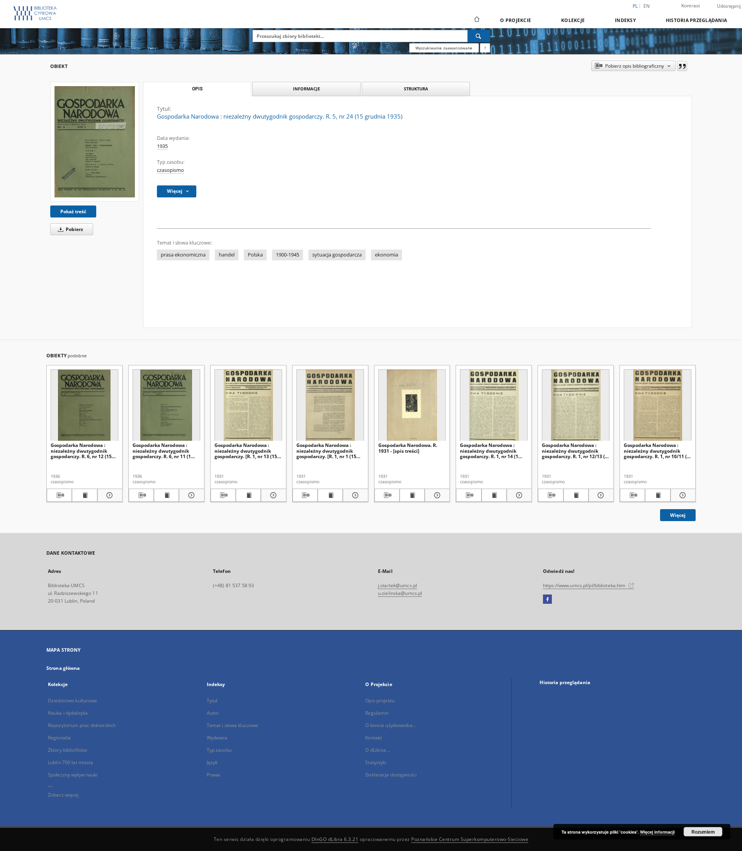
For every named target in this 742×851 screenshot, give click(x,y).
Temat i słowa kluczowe (233, 725)
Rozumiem (703, 831)
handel (227, 254)
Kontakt (373, 737)
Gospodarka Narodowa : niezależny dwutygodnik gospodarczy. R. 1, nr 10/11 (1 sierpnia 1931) (656, 450)
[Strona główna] (476, 20)
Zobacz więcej (63, 795)
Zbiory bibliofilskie (67, 750)
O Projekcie (515, 20)
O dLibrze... (377, 750)
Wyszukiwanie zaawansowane (444, 48)
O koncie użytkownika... (390, 725)
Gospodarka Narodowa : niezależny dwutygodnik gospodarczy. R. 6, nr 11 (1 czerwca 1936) (162, 450)
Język (212, 762)
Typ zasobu (219, 750)
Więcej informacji (657, 832)
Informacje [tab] (306, 89)
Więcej (678, 515)
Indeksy (625, 20)
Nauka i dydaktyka (68, 713)
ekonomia (386, 254)
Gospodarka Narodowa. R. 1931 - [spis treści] (407, 448)
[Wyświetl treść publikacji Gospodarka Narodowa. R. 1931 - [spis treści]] (412, 495)
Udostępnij (729, 6)
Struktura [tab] (416, 89)
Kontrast (690, 5)
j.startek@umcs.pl (397, 585)
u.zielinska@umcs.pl (400, 593)
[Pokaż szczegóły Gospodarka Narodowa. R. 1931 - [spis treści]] (436, 495)
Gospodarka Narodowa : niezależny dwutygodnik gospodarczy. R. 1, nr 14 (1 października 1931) (489, 450)
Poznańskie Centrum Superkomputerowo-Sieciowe (469, 839)
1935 (162, 146)
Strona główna (63, 668)
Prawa (214, 774)
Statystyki (375, 762)
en (646, 5)
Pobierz (74, 229)
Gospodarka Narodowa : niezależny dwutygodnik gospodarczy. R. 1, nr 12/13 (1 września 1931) (575, 450)
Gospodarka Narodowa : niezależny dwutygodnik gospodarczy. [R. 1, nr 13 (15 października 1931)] (245, 450)
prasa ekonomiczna (183, 254)
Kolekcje (573, 20)
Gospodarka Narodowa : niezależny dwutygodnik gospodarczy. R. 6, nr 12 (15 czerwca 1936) (81, 450)
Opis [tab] (197, 89)
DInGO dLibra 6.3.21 (335, 839)
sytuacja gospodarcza (337, 254)
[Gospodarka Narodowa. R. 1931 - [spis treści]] (412, 405)
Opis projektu (380, 700)
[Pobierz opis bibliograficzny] (59, 495)
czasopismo (170, 170)
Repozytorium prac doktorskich (82, 725)
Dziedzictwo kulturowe (72, 700)
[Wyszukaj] (479, 36)
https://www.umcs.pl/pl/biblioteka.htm (585, 585)
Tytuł (212, 700)
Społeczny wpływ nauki (73, 774)
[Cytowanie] (682, 66)
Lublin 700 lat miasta (71, 762)
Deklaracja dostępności (391, 774)
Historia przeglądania (696, 20)
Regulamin (376, 713)
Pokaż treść (73, 211)
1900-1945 (287, 254)
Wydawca (217, 737)
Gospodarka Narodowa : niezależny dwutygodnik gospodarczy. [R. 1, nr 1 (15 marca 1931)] (326, 450)
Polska (255, 254)
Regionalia (59, 737)
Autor (213, 713)
